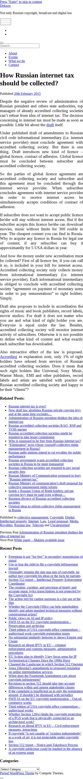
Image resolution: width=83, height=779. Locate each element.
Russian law (22, 525)
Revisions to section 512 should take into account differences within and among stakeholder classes (42, 685)
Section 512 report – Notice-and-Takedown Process (43, 745)
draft (50, 125)
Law (43, 521)
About (13, 53)
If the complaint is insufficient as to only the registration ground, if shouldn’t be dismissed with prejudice (46, 693)
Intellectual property (13, 521)
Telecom (38, 525)
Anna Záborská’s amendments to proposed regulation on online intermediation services (44, 670)
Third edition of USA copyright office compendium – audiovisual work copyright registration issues (44, 631)
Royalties (6, 525)
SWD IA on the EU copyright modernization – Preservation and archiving (40, 624)
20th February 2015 (27, 93)
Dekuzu (5, 5)
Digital (69, 517)
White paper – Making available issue (39, 540)
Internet (33, 521)
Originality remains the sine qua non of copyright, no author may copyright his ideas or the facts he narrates (44, 574)
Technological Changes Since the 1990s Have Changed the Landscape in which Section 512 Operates (46, 662)
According (8, 356)
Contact (14, 65)
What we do (17, 61)
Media (74, 521)
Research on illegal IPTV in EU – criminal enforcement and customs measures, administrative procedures (42, 649)
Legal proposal (58, 521)
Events (13, 57)
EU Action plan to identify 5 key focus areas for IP (43, 656)
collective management (32, 517)
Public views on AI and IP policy (31, 618)
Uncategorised (60, 525)
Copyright (56, 517)
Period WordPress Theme (17, 773)
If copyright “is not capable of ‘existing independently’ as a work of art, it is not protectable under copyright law (45, 737)
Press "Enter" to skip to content (21, 2)
